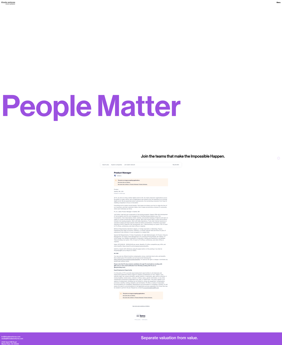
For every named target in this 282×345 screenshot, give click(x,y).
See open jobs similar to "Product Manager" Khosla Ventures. (132, 184)
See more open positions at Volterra (141, 306)
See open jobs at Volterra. (124, 182)
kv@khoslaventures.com (10, 337)
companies (116, 164)
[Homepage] (8, 2)
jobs (105, 164)
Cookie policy (144, 319)
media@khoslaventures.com (12, 338)
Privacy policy (138, 319)
